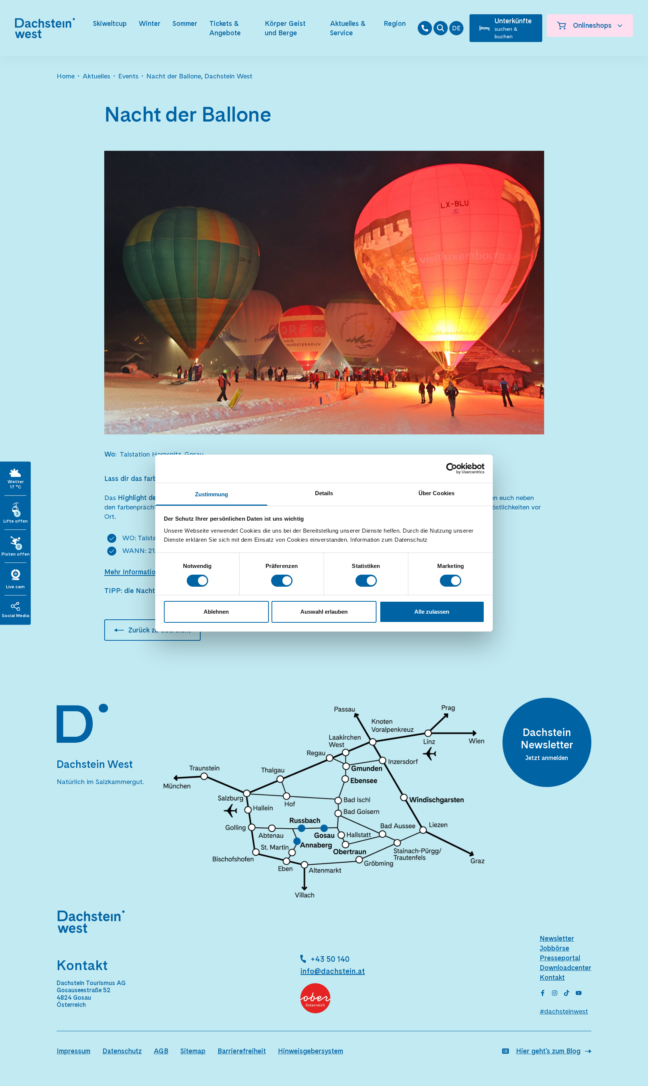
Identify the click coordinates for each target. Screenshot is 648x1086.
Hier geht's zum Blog (548, 1051)
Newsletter (557, 938)
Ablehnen (216, 611)
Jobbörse (554, 948)
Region (395, 23)
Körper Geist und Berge (285, 28)
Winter (149, 23)
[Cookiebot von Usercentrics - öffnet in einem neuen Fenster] (451, 468)
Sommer (184, 23)
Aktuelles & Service (347, 28)
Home (66, 76)
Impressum (73, 1051)
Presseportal (560, 958)
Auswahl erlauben (324, 611)
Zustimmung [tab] (211, 494)
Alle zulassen (431, 611)
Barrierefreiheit (242, 1051)
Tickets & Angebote (225, 28)
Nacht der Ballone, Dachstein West (199, 76)
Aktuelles (96, 76)
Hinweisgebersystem (310, 1051)
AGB (161, 1051)
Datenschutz (122, 1051)
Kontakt (552, 977)
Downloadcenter (565, 968)
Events (128, 76)
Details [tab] (324, 493)
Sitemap (193, 1051)
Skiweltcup (110, 23)
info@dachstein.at (332, 971)
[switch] (281, 581)
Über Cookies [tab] (436, 493)
